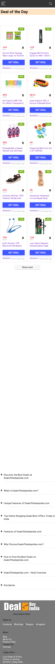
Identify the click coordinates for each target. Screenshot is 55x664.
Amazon (6, 68)
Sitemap (7, 647)
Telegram (29, 624)
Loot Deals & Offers (12, 657)
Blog (5, 636)
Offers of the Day (11, 659)
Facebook (8, 624)
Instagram (40, 624)
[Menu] (3, 3)
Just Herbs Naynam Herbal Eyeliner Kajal (39, 244)
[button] (27, 478)
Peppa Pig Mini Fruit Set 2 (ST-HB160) (41, 149)
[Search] (50, 3)
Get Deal (13, 62)
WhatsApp (18, 624)
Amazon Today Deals (13, 662)
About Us (7, 639)
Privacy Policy (9, 642)
